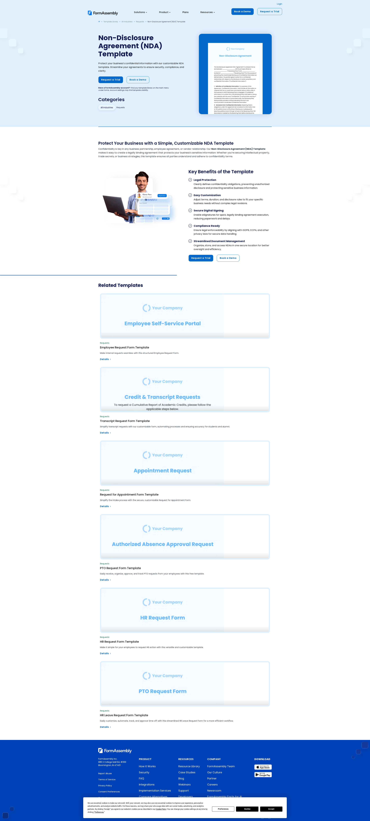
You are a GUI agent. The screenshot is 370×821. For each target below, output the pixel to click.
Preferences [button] (99, 812)
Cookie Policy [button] (161, 809)
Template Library (110, 21)
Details (104, 359)
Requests (140, 21)
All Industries (127, 21)
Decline (247, 809)
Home (99, 21)
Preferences (223, 809)
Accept (271, 809)
